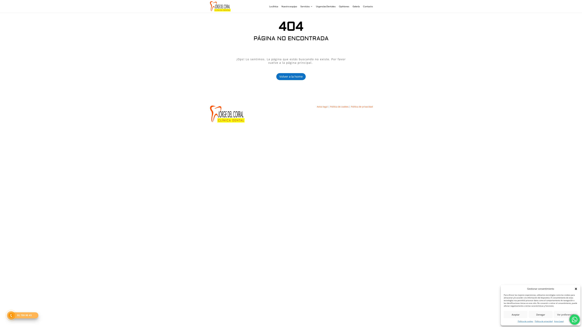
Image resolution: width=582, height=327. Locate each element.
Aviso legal (322, 106)
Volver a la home (291, 76)
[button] (575, 288)
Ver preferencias (565, 314)
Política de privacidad (544, 321)
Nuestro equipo (289, 6)
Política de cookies (525, 321)
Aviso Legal (559, 321)
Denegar (540, 314)
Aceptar (516, 314)
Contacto (368, 6)
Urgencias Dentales (326, 6)
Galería (356, 6)
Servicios (305, 6)
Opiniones (344, 6)
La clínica (273, 6)
